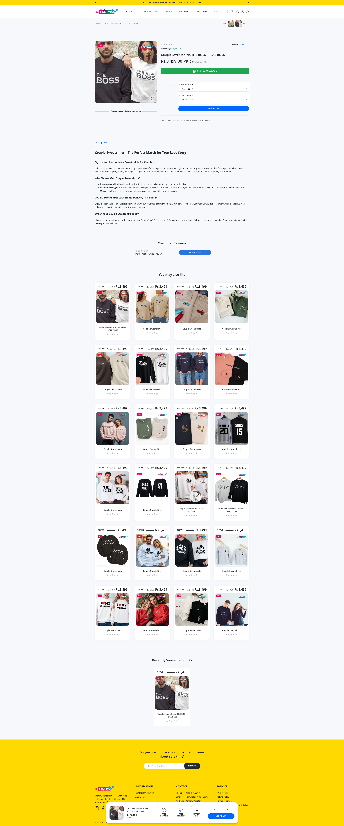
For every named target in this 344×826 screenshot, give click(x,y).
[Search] (237, 11)
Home (97, 23)
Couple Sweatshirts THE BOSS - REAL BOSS (137, 810)
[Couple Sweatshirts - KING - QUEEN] (191, 487)
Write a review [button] (195, 252)
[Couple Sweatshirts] (152, 306)
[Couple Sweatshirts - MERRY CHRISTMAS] (231, 487)
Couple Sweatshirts (152, 328)
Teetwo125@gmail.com (197, 796)
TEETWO (242, 44)
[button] (95, 2)
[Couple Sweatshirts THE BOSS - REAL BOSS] (112, 306)
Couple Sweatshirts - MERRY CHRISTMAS (231, 510)
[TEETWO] (107, 11)
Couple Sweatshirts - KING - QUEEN (192, 510)
